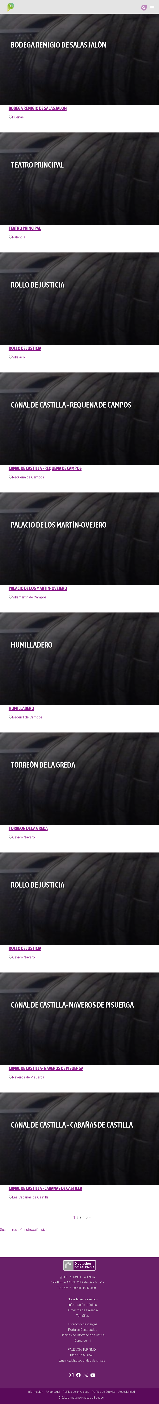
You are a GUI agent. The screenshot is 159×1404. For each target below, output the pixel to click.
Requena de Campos (28, 477)
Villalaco (18, 357)
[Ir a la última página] (91, 1219)
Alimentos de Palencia (82, 1310)
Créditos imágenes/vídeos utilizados (81, 1397)
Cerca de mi (82, 1340)
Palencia (18, 237)
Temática (82, 1316)
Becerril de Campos (27, 717)
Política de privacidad (76, 1391)
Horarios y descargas (82, 1324)
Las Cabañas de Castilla (30, 1197)
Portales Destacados (82, 1330)
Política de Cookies (104, 1391)
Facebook (79, 1374)
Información (35, 1391)
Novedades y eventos (83, 1299)
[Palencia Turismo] (10, 7)
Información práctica (82, 1305)
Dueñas (18, 117)
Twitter (86, 1374)
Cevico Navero (23, 837)
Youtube (92, 1374)
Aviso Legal (53, 1391)
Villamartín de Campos (29, 597)
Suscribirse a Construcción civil (23, 1230)
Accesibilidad (126, 1391)
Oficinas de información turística (83, 1335)
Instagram (72, 1374)
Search (144, 7)
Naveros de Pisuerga (28, 1077)
